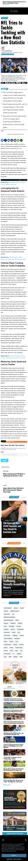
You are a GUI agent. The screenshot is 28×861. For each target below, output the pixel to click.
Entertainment (18, 4)
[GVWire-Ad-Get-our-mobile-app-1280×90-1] (14, 180)
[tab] (9, 687)
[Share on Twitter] (5, 140)
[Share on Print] (11, 140)
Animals (5, 767)
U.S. (4, 743)
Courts (5, 755)
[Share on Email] (15, 140)
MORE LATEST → (7, 785)
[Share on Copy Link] (21, 140)
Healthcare (5, 520)
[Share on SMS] (18, 140)
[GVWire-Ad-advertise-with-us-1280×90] (14, 83)
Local (4, 571)
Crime (5, 720)
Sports (4, 18)
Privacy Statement (17, 859)
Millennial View (7, 778)
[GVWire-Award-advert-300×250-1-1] (14, 809)
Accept (14, 855)
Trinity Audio (15, 134)
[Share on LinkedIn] (8, 140)
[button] (25, 840)
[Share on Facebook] (2, 140)
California (6, 708)
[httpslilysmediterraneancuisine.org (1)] (14, 684)
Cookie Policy (9, 859)
